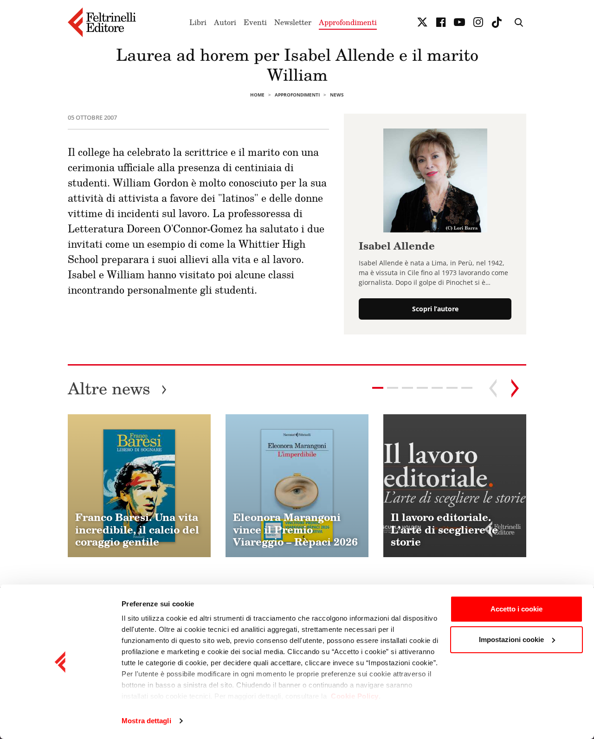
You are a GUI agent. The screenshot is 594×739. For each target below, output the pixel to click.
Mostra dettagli (146, 721)
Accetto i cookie (516, 609)
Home (257, 94)
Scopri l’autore (435, 308)
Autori (225, 22)
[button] (392, 388)
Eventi (255, 22)
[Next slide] (515, 388)
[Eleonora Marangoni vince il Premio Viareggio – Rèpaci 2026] (297, 485)
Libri (198, 22)
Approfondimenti (348, 22)
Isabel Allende (397, 246)
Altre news (117, 388)
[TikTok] (496, 22)
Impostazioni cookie (511, 639)
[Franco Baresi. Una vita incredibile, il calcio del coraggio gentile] (139, 485)
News (337, 94)
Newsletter (292, 22)
